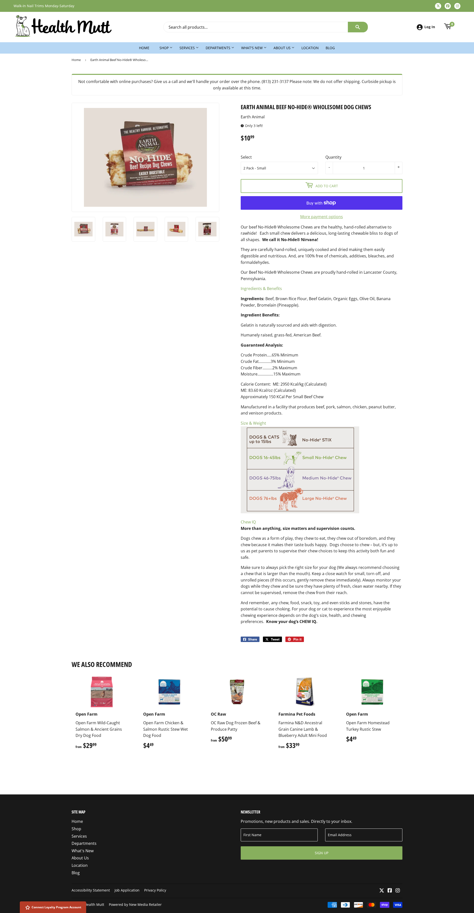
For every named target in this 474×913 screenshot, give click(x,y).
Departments (218, 47)
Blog (330, 47)
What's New (252, 47)
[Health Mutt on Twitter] (381, 890)
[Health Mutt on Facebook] (390, 890)
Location (310, 47)
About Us (283, 47)
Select (246, 157)
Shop (164, 47)
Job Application (127, 890)
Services (187, 47)
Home (144, 47)
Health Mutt (94, 904)
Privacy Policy (155, 890)
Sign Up (321, 853)
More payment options (321, 216)
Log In (429, 26)
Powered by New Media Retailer (135, 904)
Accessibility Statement (91, 890)
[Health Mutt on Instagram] (397, 890)
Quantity (333, 157)
